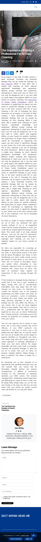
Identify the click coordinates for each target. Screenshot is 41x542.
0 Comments (4, 62)
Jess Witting (6, 61)
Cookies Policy (24, 535)
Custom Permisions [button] (15, 539)
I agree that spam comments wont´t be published (16, 497)
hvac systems (6, 395)
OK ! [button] (33, 535)
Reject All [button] (29, 539)
